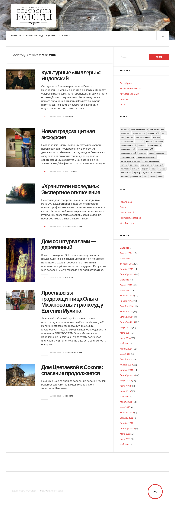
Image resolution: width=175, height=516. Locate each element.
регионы (124, 177)
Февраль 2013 (127, 412)
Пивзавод (159, 141)
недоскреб (159, 165)
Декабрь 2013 (126, 359)
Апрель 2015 (126, 285)
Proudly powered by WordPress (24, 491)
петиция (135, 169)
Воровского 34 (139, 133)
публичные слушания (152, 173)
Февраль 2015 (127, 295)
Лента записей (127, 212)
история (124, 165)
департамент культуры (130, 161)
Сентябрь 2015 (127, 274)
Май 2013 (124, 396)
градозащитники (127, 157)
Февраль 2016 (127, 263)
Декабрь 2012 (126, 417)
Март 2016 (125, 258)
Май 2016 (124, 247)
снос (146, 177)
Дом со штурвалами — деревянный (68, 244)
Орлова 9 (139, 141)
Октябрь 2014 (126, 316)
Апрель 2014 (126, 348)
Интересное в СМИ (73, 226)
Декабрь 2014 (126, 306)
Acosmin (59, 491)
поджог (145, 169)
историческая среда (150, 161)
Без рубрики (71, 171)
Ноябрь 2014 (126, 311)
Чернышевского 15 (145, 149)
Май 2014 (124, 343)
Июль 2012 (125, 433)
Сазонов (141, 145)
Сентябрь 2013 (127, 375)
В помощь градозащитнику (41, 35)
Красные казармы (143, 137)
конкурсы (134, 165)
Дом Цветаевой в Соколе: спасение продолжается (72, 370)
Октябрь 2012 (126, 423)
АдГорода (125, 129)
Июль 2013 (125, 386)
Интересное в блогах (130, 88)
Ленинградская (127, 141)
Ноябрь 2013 (126, 364)
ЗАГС (164, 133)
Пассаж (149, 141)
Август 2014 (126, 327)
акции (151, 153)
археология (161, 153)
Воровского (125, 133)
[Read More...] (44, 116)
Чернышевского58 (128, 153)
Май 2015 (124, 279)
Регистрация (126, 202)
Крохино (156, 137)
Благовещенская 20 (139, 129)
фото (160, 177)
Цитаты (123, 104)
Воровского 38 (153, 133)
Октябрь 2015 (126, 269)
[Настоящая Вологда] (33, 15)
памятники (125, 169)
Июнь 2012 (125, 439)
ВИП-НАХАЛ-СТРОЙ (157, 129)
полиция (161, 169)
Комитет (129, 137)
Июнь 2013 (125, 391)
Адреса (66, 35)
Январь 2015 (126, 301)
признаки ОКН (126, 173)
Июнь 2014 (125, 338)
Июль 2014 (125, 332)
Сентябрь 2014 (127, 322)
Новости (16, 35)
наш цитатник (146, 165)
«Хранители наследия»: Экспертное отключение (70, 189)
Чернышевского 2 (128, 149)
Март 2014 (125, 354)
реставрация (135, 177)
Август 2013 (126, 380)
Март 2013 (125, 407)
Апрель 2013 (126, 401)
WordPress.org (127, 223)
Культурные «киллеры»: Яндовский (70, 75)
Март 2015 (125, 290)
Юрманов (142, 153)
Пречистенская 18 (128, 145)
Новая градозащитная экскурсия (68, 134)
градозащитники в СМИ (146, 157)
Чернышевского (154, 145)
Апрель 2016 (126, 253)
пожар (153, 169)
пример (137, 173)
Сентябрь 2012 (127, 428)
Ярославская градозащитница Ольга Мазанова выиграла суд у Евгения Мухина (72, 302)
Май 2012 (124, 444)
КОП (122, 137)
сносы (152, 177)
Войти (123, 207)
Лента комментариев (130, 217)
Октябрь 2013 (126, 370)
